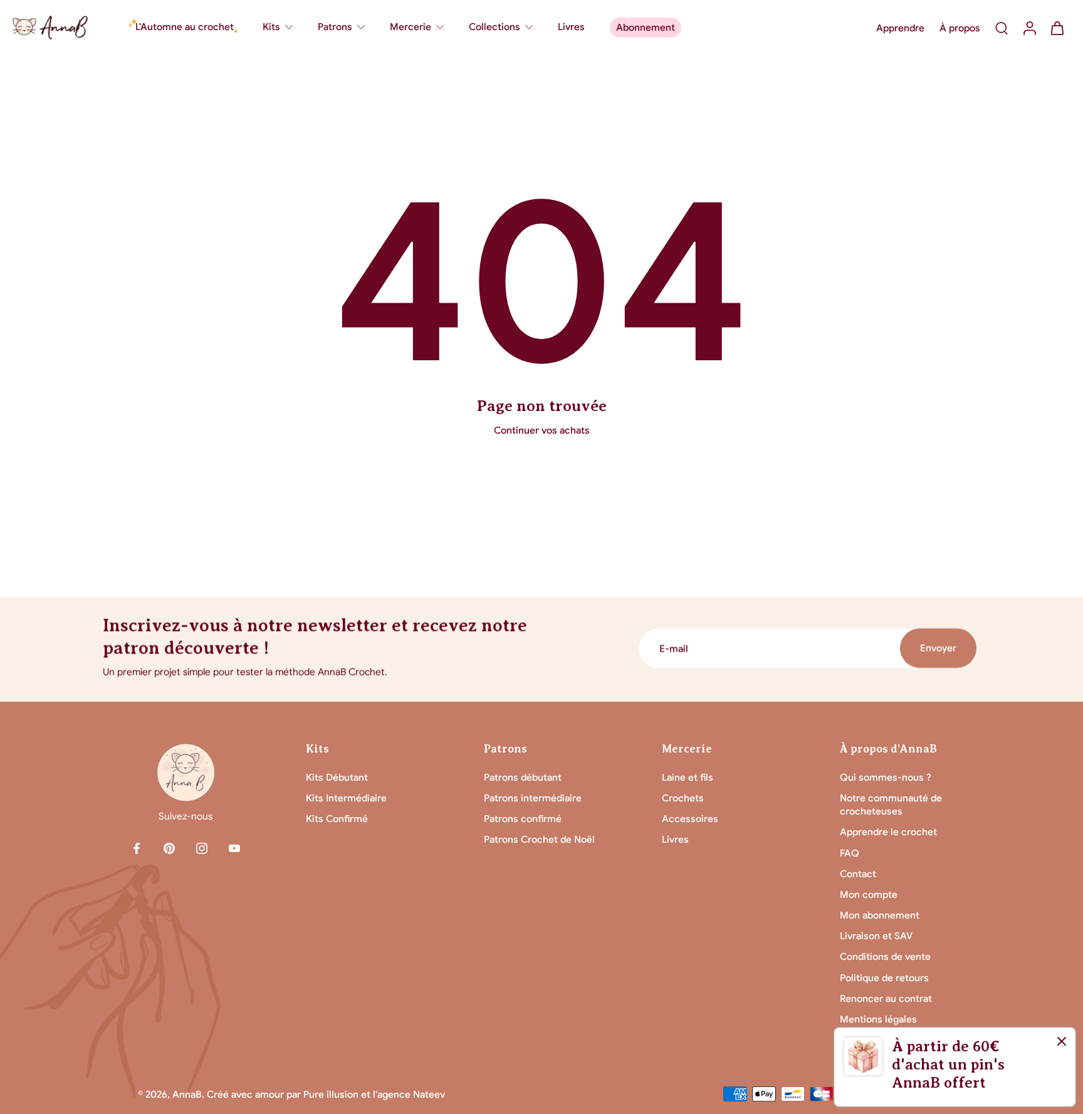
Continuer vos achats (542, 430)
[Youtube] (234, 848)
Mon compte (868, 894)
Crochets (683, 798)
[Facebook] (136, 848)
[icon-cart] (1056, 27)
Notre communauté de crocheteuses (891, 804)
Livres (675, 839)
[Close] (1062, 1041)
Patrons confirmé (523, 819)
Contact (858, 874)
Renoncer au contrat (886, 998)
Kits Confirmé (337, 819)
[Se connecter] (1029, 27)
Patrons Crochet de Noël (539, 839)
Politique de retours (884, 978)
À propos (959, 28)
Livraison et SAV (876, 936)
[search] (1001, 27)
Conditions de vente (885, 956)
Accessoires (690, 819)
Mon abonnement (879, 915)
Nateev (429, 1094)
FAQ (849, 853)
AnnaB (187, 1094)
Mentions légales (878, 1019)
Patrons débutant (523, 777)
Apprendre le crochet (888, 832)
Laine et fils (687, 777)
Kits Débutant (337, 777)
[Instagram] (202, 848)
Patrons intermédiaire (533, 798)
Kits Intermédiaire (346, 798)
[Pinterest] (169, 848)
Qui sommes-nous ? (885, 777)
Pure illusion (330, 1094)
